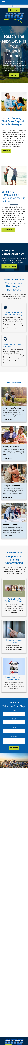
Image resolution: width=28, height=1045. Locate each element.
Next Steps (14, 748)
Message (14, 736)
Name (14, 710)
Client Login (15, 10)
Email (14, 719)
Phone (14, 728)
